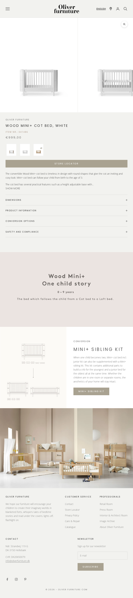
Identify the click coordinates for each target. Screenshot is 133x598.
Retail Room (106, 504)
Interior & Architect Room (113, 515)
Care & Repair (72, 521)
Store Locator (72, 509)
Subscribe (91, 566)
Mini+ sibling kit (91, 391)
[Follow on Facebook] (7, 579)
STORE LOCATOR (67, 163)
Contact (69, 504)
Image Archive (107, 521)
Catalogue (70, 527)
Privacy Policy (72, 515)
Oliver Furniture (18, 119)
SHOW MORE (13, 188)
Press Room (106, 509)
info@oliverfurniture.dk (18, 561)
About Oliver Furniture (112, 527)
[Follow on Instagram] (16, 579)
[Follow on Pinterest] (25, 579)
